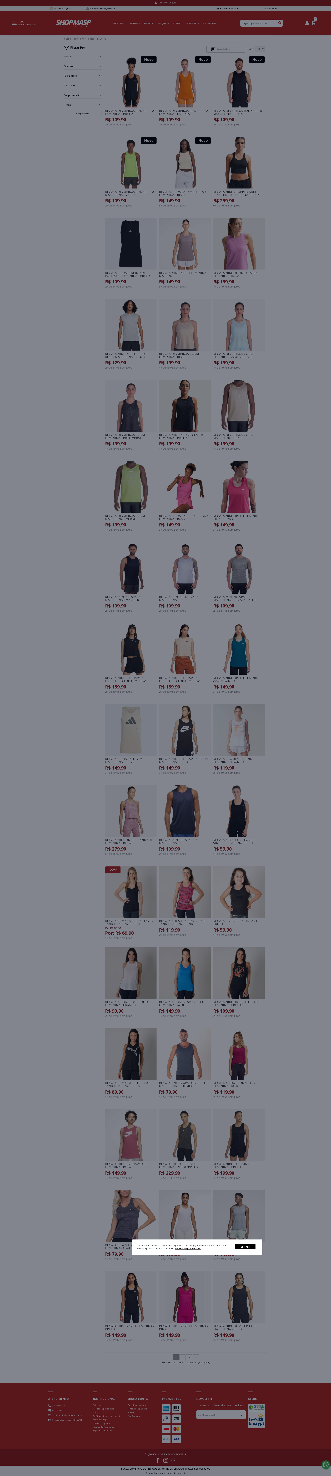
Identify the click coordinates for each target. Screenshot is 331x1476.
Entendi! (245, 1246)
